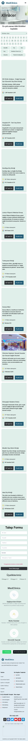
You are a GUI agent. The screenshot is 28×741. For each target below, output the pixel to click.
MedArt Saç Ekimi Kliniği (10, 448)
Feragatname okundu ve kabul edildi (13, 564)
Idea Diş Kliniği (7, 492)
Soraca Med (6, 307)
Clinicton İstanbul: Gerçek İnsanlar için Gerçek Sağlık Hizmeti (13, 354)
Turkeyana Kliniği (8, 261)
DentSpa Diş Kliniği (8, 168)
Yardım (2, 672)
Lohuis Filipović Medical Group (12, 212)
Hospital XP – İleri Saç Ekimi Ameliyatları (11, 124)
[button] (25, 3)
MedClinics (5, 8)
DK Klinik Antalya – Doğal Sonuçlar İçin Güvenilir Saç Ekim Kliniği (13, 80)
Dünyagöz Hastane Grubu (10, 402)
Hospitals (13, 8)
